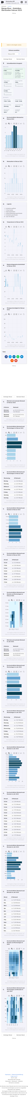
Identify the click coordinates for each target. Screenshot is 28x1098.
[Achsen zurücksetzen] (21, 123)
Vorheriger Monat (7, 59)
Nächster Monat (20, 59)
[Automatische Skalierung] (19, 123)
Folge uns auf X (14, 1076)
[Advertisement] (14, 28)
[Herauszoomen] (16, 123)
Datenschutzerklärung (17, 1074)
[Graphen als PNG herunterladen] (6, 123)
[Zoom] (9, 123)
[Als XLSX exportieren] (24, 123)
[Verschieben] (11, 123)
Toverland (9, 6)
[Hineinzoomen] (14, 123)
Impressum (8, 1074)
